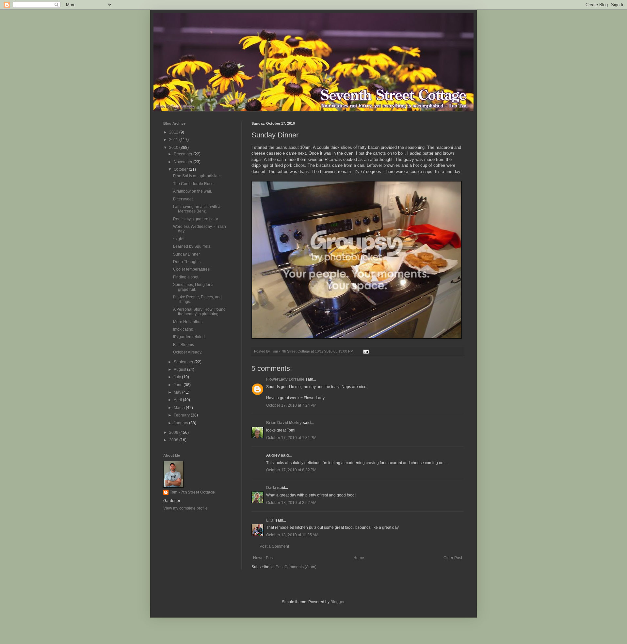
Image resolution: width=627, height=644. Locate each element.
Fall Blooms (183, 344)
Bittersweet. (183, 199)
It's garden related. (189, 337)
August (180, 369)
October (181, 169)
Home (358, 558)
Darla (271, 487)
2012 (174, 132)
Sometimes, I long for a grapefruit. (193, 286)
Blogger (337, 602)
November (183, 162)
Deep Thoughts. (187, 261)
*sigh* (178, 239)
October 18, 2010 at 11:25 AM (292, 535)
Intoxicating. (183, 329)
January (181, 423)
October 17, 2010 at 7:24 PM (291, 405)
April (178, 400)
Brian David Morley (284, 422)
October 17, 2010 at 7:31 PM (291, 437)
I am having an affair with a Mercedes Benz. (196, 208)
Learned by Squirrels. (192, 246)
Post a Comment (274, 546)
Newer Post (263, 558)
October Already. (187, 352)
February (182, 415)
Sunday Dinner (186, 254)
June (179, 385)
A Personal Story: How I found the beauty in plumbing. (199, 311)
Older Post (452, 558)
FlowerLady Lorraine (285, 379)
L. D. (270, 520)
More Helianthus (187, 322)
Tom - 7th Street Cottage (192, 492)
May (178, 392)
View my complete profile (185, 508)
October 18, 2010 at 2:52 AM (291, 502)
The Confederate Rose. (194, 183)
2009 (174, 432)
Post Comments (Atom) (296, 567)
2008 (174, 440)
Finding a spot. (186, 277)
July (178, 377)
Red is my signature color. (196, 219)
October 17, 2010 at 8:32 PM (291, 470)
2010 (174, 147)
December (183, 154)
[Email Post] (366, 351)
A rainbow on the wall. (192, 191)
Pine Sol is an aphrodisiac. (196, 176)
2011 (174, 139)
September (184, 362)
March (180, 407)
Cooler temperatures (191, 269)
